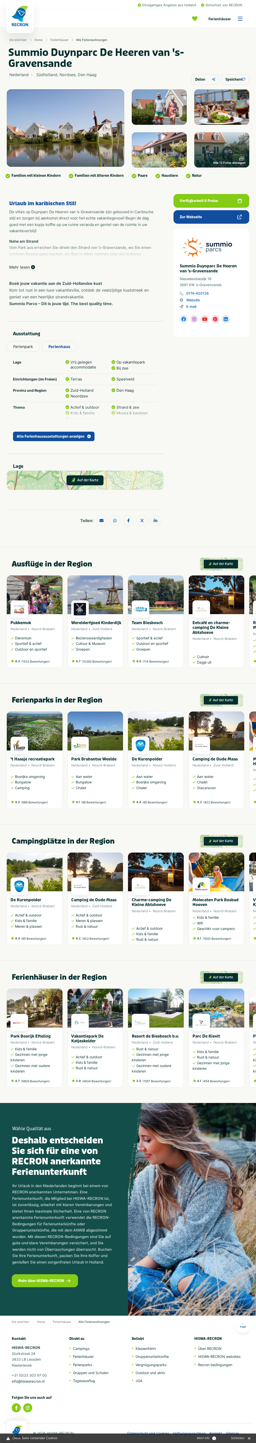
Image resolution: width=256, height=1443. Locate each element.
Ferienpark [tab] (23, 346)
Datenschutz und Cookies (148, 1433)
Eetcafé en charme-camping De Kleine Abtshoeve (211, 627)
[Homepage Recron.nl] (17, 1432)
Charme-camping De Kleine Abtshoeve (151, 902)
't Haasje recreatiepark (32, 759)
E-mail (191, 306)
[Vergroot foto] (159, 107)
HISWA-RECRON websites (219, 1356)
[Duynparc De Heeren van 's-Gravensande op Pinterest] (215, 319)
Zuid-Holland (102, 629)
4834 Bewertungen (96, 1081)
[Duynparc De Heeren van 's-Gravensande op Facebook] (184, 319)
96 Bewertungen (93, 802)
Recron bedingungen (215, 1365)
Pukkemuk (20, 622)
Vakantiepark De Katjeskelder (87, 1039)
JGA (139, 1381)
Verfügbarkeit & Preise (199, 200)
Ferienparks (82, 1365)
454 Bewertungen (216, 1081)
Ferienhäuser (219, 19)
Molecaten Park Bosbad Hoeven (215, 902)
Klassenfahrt (146, 1348)
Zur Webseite (191, 217)
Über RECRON (210, 1348)
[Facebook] (16, 1407)
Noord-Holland (164, 765)
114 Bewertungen (156, 661)
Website (193, 300)
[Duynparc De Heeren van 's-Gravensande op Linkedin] (226, 319)
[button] (242, 624)
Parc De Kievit (206, 1036)
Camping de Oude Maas (215, 759)
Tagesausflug (84, 1381)
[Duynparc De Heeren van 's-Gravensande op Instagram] (194, 319)
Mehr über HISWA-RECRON (41, 1280)
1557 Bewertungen (157, 1081)
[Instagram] (27, 1407)
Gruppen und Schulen (90, 1373)
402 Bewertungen (217, 802)
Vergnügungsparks (151, 1365)
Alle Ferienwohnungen (91, 40)
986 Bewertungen (34, 802)
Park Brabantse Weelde (93, 759)
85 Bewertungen (155, 802)
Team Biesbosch (147, 622)
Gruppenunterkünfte (152, 1356)
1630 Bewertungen (217, 938)
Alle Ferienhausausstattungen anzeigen (50, 436)
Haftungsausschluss (189, 1433)
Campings (81, 1348)
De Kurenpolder (147, 759)
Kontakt (216, 1433)
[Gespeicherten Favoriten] (196, 19)
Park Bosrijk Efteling (30, 1036)
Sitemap (232, 1433)
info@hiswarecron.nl (28, 1381)
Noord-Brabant (43, 629)
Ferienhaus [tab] (59, 346)
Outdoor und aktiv (150, 1373)
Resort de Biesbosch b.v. (155, 1036)
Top (243, 1326)
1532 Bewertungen (35, 661)
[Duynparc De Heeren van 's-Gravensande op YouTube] (205, 319)
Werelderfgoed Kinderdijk (96, 622)
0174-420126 (197, 293)
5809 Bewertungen (35, 1081)
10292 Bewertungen (97, 661)
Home (38, 40)
